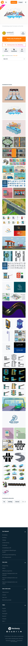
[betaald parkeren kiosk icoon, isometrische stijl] (8, 384)
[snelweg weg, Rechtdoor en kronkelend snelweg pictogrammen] (13, 592)
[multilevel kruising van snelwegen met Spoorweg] (13, 235)
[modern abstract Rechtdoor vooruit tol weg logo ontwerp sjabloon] (13, 259)
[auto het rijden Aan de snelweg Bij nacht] (13, 370)
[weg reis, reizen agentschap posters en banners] (6, 349)
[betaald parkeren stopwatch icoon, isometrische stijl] (5, 619)
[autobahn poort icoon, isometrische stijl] (5, 172)
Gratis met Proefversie (14, 39)
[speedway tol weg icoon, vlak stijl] (7, 210)
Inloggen (21, 2)
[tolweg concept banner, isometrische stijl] (10, 357)
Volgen (23, 33)
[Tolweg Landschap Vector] (13, 127)
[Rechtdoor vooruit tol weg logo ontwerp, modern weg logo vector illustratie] (13, 432)
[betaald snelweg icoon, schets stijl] (8, 296)
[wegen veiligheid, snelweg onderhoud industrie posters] (7, 541)
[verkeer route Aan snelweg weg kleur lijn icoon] (5, 604)
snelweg (10, 629)
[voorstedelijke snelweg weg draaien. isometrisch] (7, 141)
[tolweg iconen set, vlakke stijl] (10, 179)
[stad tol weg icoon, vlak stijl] (8, 517)
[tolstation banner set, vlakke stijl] (13, 190)
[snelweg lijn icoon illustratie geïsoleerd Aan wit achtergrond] (8, 554)
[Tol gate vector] (13, 94)
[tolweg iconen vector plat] (13, 474)
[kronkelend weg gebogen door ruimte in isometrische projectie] (8, 577)
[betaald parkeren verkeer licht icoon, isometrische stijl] (8, 408)
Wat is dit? (15, 55)
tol (4, 629)
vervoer (17, 629)
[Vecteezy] (2, 2)
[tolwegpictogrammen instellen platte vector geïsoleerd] (13, 248)
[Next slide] (22, 629)
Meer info (6, 58)
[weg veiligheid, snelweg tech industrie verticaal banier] (7, 420)
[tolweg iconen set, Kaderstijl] (13, 445)
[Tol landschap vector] (13, 110)
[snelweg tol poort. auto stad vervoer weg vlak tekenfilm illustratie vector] (13, 271)
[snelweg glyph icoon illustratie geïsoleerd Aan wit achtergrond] (8, 566)
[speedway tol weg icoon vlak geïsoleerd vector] (8, 315)
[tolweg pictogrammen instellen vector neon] (13, 459)
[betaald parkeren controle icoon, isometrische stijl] (8, 396)
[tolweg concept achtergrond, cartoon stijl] (13, 488)
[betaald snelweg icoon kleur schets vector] (8, 284)
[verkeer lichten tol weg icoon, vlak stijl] (8, 529)
